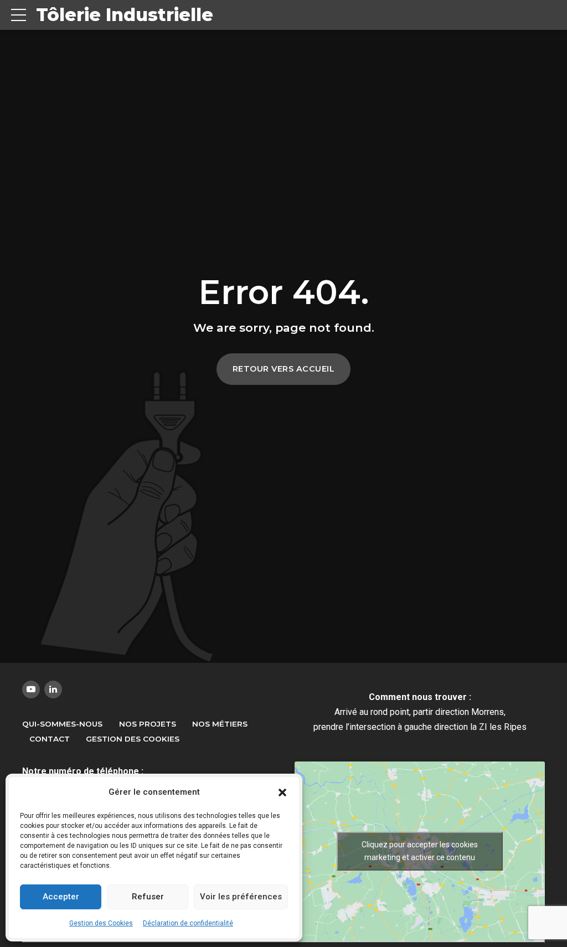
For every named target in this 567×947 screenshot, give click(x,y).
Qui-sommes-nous (62, 723)
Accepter (61, 897)
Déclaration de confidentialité (188, 923)
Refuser (148, 897)
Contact (49, 738)
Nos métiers (220, 723)
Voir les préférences (241, 897)
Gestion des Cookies (101, 923)
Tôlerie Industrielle (124, 14)
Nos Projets (147, 723)
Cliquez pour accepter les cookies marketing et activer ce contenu (420, 851)
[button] (282, 792)
